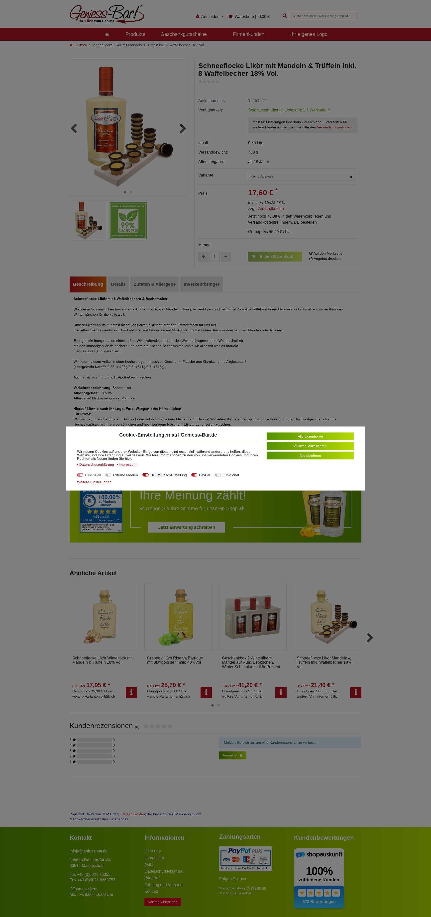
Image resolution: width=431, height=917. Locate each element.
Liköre (82, 45)
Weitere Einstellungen (94, 482)
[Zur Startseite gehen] (71, 45)
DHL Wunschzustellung (168, 475)
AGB (148, 864)
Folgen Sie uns (232, 879)
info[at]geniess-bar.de (89, 851)
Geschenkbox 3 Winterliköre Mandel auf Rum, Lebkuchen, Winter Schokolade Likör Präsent (251, 662)
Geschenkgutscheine (183, 34)
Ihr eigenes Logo (308, 34)
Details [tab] (118, 284)
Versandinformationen (334, 127)
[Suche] (284, 16)
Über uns (152, 851)
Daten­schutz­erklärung (97, 464)
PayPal (204, 475)
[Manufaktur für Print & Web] (256, 888)
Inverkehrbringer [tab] (201, 284)
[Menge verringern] (226, 257)
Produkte (135, 34)
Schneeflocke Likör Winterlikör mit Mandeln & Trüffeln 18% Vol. (102, 660)
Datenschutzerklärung (163, 871)
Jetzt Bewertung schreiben (186, 527)
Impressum (154, 858)
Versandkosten (270, 208)
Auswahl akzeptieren (310, 446)
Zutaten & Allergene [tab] (155, 284)
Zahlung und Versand (163, 885)
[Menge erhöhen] (203, 257)
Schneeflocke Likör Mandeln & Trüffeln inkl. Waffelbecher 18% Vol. (324, 662)
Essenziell (93, 475)
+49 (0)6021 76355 (93, 874)
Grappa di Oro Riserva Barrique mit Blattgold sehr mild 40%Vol (175, 660)
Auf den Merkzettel (328, 253)
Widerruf (151, 878)
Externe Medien (125, 475)
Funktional (230, 475)
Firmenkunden (248, 34)
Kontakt (151, 891)
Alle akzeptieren (310, 436)
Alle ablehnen (310, 456)
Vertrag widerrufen (162, 902)
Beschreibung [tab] (88, 284)
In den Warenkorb (277, 256)
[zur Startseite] (107, 34)
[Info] (131, 692)
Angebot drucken (327, 259)
